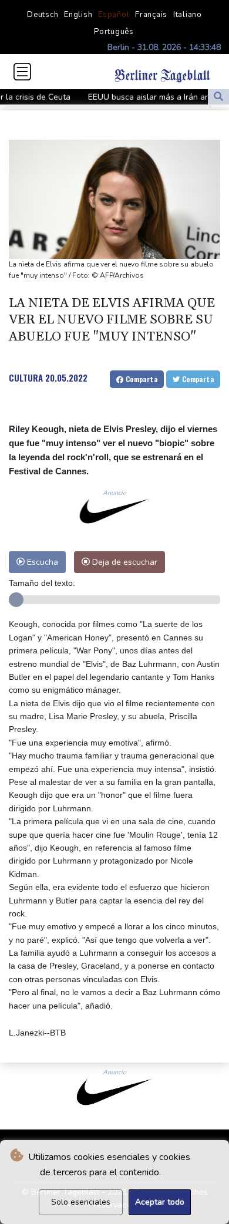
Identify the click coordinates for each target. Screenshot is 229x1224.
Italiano (187, 14)
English (78, 14)
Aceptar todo (159, 1202)
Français (151, 14)
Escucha (41, 562)
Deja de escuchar (123, 562)
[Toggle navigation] (22, 71)
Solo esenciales (80, 1202)
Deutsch (42, 14)
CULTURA (26, 377)
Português (114, 31)
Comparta (140, 379)
